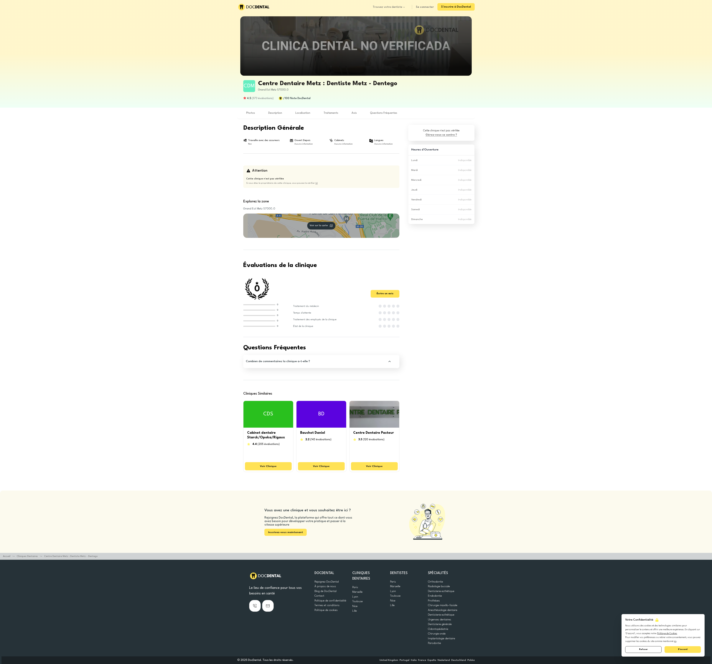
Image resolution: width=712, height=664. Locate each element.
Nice (354, 606)
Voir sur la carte (319, 225)
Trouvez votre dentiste (387, 7)
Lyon (355, 596)
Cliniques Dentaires (27, 556)
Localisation (302, 113)
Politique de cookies (326, 610)
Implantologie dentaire (441, 638)
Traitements (331, 113)
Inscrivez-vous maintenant (285, 532)
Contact (319, 595)
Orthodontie (435, 581)
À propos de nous (325, 586)
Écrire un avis (385, 293)
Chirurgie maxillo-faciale (442, 605)
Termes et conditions (326, 605)
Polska (471, 660)
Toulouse (357, 601)
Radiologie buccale (439, 586)
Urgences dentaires (439, 619)
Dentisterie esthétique (441, 591)
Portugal (404, 660)
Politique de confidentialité (330, 600)
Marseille (357, 592)
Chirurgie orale (437, 633)
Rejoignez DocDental (326, 581)
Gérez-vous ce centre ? (441, 135)
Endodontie (435, 595)
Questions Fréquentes (383, 113)
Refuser (643, 649)
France (422, 660)
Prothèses (434, 600)
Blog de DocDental (325, 591)
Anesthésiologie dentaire (442, 610)
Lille (354, 610)
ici (675, 641)
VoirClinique (268, 466)
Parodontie (434, 643)
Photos (250, 113)
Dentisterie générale (440, 624)
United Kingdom (389, 660)
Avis (354, 113)
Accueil (6, 556)
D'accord (682, 649)
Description (275, 113)
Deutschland (458, 660)
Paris (355, 587)
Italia (414, 660)
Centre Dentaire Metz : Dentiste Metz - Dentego (71, 556)
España (432, 660)
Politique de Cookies (667, 633)
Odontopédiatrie (438, 629)
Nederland (444, 660)
